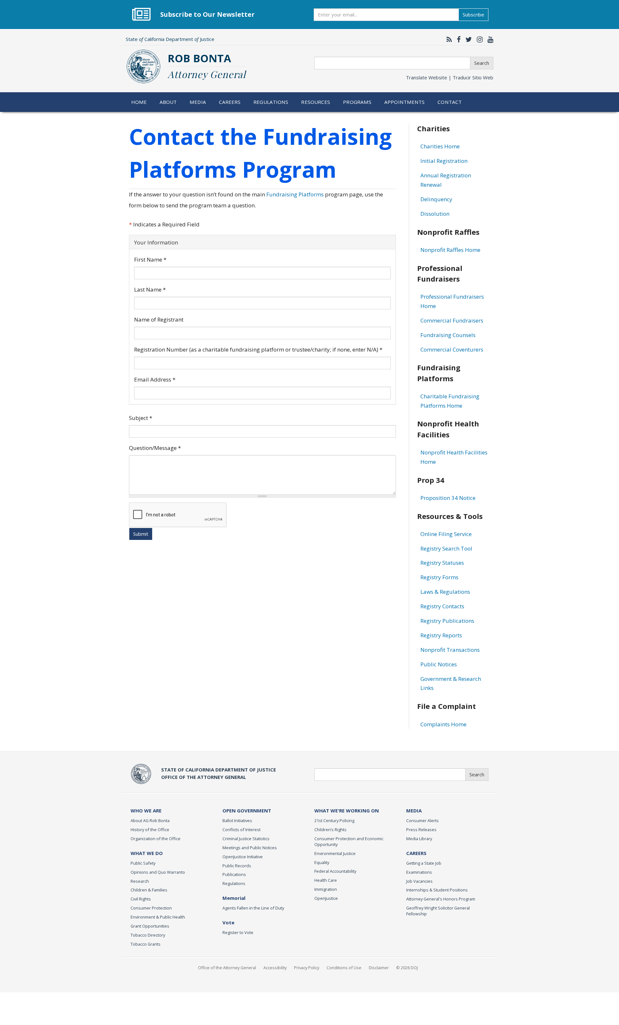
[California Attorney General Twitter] (467, 39)
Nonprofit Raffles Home (450, 250)
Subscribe (473, 14)
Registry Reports (441, 635)
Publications (234, 874)
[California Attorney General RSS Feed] (447, 39)
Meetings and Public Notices (249, 848)
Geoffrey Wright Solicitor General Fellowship (438, 911)
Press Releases (421, 829)
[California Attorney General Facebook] (457, 39)
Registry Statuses (442, 562)
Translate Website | (449, 77)
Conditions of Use (344, 967)
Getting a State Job (423, 863)
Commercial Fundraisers (451, 320)
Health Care (325, 880)
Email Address (154, 379)
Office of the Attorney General (227, 967)
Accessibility (275, 967)
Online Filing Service (446, 534)
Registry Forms (439, 577)
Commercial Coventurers (451, 349)
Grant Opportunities (150, 926)
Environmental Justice (335, 853)
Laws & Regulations (445, 591)
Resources (315, 102)
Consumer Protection (151, 908)
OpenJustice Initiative (242, 857)
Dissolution (434, 213)
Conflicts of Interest (241, 829)
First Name (150, 259)
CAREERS (416, 853)
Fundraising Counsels (448, 335)
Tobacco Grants (146, 944)
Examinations (419, 872)
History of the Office (150, 829)
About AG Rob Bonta (150, 820)
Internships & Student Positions (437, 890)
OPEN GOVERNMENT (246, 810)
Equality (321, 862)
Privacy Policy (306, 967)
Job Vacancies (419, 881)
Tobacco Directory (148, 935)
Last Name (150, 289)
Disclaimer (379, 967)
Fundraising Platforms (295, 194)
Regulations (270, 102)
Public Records (236, 866)
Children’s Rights (330, 829)
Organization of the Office (156, 838)
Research (140, 881)
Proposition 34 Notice (448, 498)
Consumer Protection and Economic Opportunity (348, 841)
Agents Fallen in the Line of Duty (253, 908)
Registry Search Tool (446, 548)
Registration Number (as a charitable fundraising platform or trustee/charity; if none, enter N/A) (258, 349)
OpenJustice (326, 898)
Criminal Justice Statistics (246, 838)
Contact (449, 102)
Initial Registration (443, 160)
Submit (140, 534)
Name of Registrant (158, 319)
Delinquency (436, 199)
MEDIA (414, 810)
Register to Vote (237, 932)
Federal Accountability (335, 871)
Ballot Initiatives (237, 820)
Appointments (404, 102)
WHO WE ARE (146, 810)
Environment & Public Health (158, 917)
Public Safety (143, 863)
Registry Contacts (442, 606)
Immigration (325, 889)
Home (139, 102)
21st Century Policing (334, 820)
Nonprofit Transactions (450, 649)
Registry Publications (447, 620)
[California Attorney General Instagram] (478, 39)
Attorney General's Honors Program (440, 899)
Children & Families (149, 890)
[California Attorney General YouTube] (488, 39)
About (168, 102)
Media (198, 102)
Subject (140, 418)
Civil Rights (141, 899)
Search (481, 63)
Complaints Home (443, 724)
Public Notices (438, 664)
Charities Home (440, 146)
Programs (357, 102)
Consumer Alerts (422, 820)
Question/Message (155, 448)
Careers (230, 102)
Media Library (419, 838)
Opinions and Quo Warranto (158, 872)
